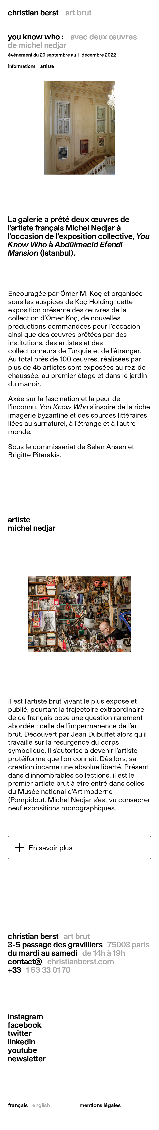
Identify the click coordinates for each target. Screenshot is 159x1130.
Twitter (19, 1033)
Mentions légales (100, 1105)
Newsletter (27, 1058)
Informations (22, 66)
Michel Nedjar (31, 527)
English (41, 1105)
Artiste (47, 66)
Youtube (22, 1050)
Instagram (25, 1016)
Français (18, 1105)
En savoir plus (50, 847)
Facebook (25, 1024)
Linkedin (21, 1041)
